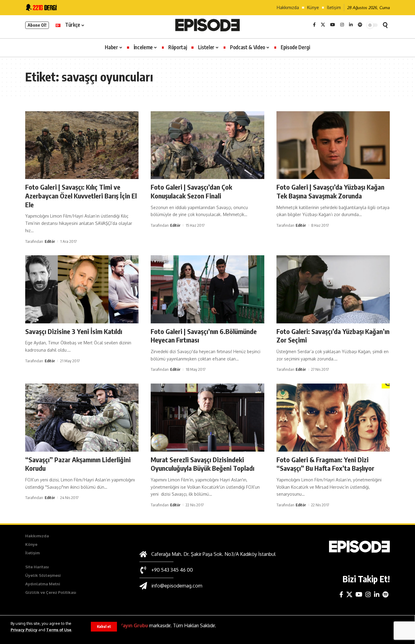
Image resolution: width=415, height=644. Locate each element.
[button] (104, 627)
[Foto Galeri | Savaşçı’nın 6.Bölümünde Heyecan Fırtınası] (207, 289)
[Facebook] (314, 25)
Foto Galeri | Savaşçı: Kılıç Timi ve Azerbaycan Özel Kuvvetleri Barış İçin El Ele (81, 195)
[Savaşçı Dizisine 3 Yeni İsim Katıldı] (82, 289)
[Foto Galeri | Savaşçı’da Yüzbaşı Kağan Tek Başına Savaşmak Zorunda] (333, 145)
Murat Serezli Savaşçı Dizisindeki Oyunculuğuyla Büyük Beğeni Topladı (202, 464)
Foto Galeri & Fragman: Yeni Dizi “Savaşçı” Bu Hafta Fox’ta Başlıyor (325, 464)
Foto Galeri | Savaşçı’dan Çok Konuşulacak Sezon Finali (191, 191)
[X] (323, 25)
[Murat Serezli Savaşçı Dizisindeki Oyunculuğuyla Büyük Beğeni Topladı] (207, 418)
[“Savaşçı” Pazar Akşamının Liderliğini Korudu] (82, 418)
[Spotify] (360, 25)
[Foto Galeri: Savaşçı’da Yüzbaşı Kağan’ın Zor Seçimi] (333, 289)
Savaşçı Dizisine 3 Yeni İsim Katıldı (73, 331)
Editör (50, 241)
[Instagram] (342, 25)
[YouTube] (333, 25)
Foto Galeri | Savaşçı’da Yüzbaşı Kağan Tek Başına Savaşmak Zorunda (330, 191)
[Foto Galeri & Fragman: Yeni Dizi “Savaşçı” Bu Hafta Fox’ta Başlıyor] (333, 418)
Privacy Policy (24, 629)
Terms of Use (58, 629)
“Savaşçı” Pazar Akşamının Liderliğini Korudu (78, 464)
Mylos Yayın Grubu (126, 625)
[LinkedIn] (351, 25)
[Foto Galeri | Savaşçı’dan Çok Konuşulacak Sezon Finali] (207, 145)
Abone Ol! (37, 25)
